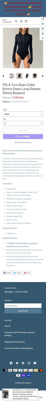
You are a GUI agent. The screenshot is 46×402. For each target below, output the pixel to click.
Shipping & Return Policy (14, 342)
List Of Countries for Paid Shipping (18, 348)
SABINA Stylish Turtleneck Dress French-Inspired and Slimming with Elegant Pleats (24, 395)
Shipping (5, 101)
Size (4, 119)
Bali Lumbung (7, 21)
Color (5, 109)
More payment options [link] (23, 142)
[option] (12, 76)
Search (7, 326)
